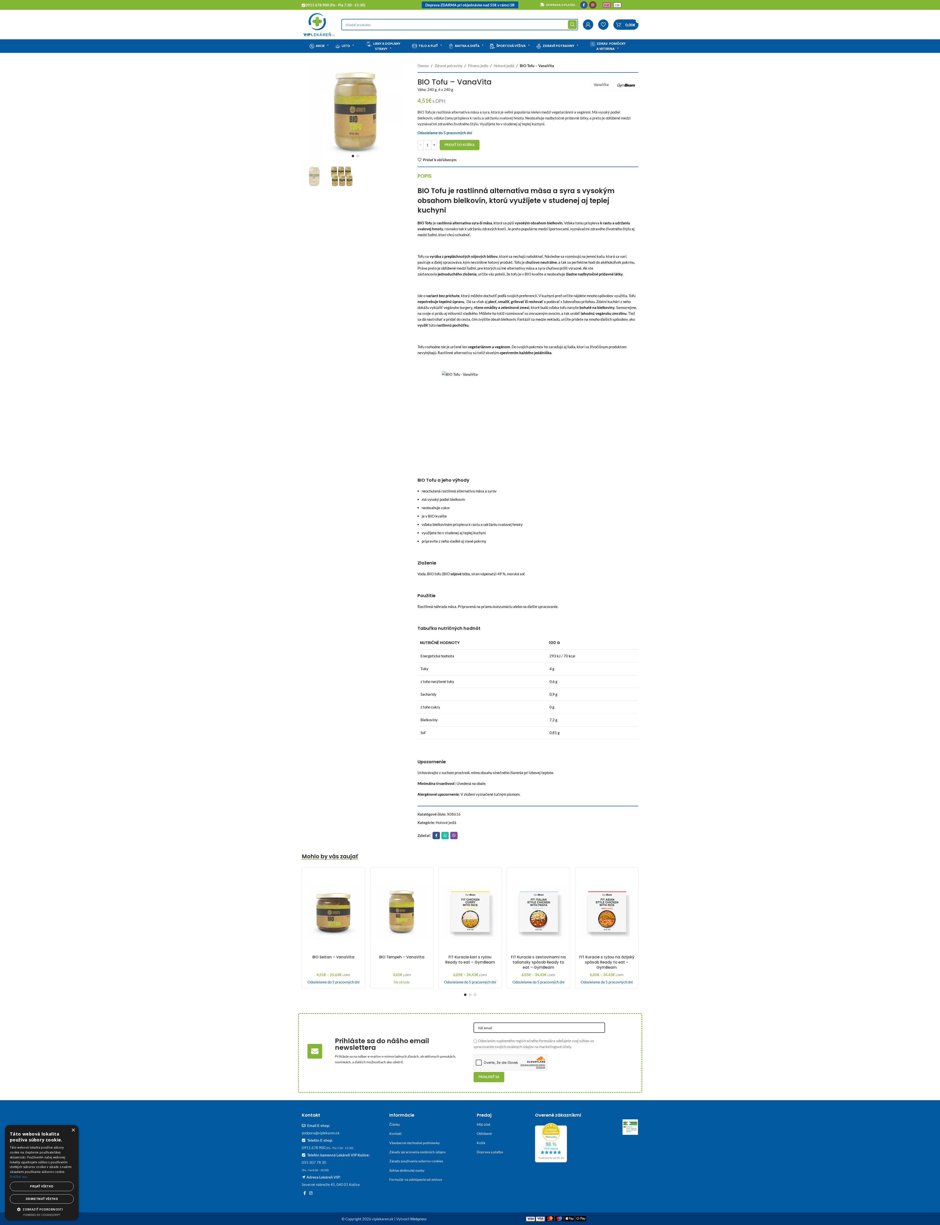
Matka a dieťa (467, 45)
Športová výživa (511, 45)
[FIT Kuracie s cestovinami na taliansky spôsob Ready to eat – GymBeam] (538, 911)
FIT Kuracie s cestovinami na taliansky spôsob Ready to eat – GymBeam (538, 962)
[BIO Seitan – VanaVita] (333, 911)
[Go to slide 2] (358, 156)
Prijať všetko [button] (41, 1186)
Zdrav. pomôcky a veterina (610, 46)
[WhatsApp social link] (445, 835)
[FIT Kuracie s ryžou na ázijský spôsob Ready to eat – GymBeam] (607, 911)
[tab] (425, 176)
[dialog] (42, 1172)
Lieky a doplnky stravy (386, 46)
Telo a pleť (428, 45)
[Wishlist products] (603, 24)
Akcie (320, 45)
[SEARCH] (572, 24)
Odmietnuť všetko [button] (42, 1199)
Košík (481, 1143)
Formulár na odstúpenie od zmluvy (415, 1179)
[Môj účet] (588, 24)
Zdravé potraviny (558, 45)
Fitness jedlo (478, 65)
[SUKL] (630, 1127)
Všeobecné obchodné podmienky (414, 1143)
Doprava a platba (490, 1152)
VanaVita (601, 84)
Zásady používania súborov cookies (416, 1161)
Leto (346, 45)
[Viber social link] (454, 835)
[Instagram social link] (592, 5)
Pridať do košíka (460, 145)
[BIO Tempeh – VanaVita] (402, 911)
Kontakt (395, 1133)
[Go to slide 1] (353, 156)
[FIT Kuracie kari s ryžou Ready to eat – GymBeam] (470, 911)
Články (394, 1124)
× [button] (73, 1130)
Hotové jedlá (504, 65)
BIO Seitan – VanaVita (333, 957)
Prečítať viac (19, 1177)
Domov (423, 65)
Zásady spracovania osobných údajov (417, 1152)
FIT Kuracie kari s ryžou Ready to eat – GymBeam (470, 959)
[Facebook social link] (584, 5)
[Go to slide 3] (475, 995)
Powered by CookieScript (41, 1215)
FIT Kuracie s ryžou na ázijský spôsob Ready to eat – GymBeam (606, 962)
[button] (42, 1209)
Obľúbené (484, 1133)
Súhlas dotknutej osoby (406, 1170)
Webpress (418, 1219)
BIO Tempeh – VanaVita (401, 957)
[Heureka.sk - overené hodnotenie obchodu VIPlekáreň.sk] (551, 1142)
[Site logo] (319, 24)
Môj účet (483, 1124)
